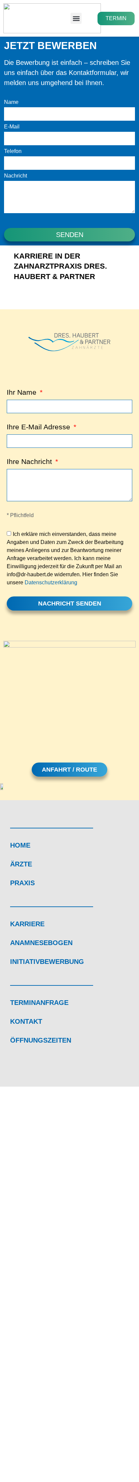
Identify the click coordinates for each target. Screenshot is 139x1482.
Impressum (27, 1440)
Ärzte (21, 864)
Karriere (27, 924)
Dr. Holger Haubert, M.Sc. (49, 1254)
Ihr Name (22, 392)
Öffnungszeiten (40, 1040)
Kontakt (26, 1021)
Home (20, 845)
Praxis (22, 883)
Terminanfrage (39, 1002)
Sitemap (105, 1440)
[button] (76, 18)
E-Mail (12, 126)
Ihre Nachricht (30, 461)
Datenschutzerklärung (51, 582)
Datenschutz (68, 1440)
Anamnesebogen (41, 942)
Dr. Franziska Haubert (43, 1244)
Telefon (13, 151)
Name (11, 102)
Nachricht (15, 176)
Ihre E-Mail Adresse (39, 427)
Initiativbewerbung (47, 961)
